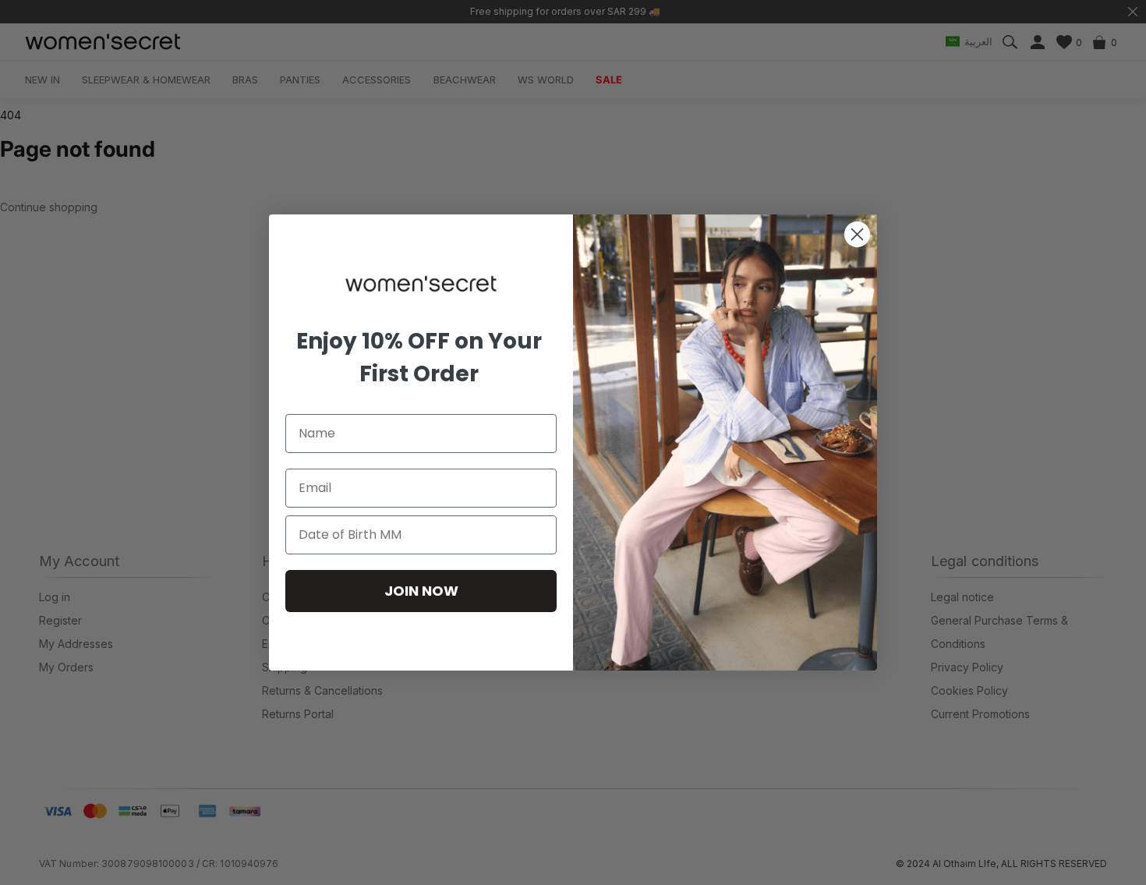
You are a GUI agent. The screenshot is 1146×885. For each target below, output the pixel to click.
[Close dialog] (857, 234)
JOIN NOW (421, 590)
